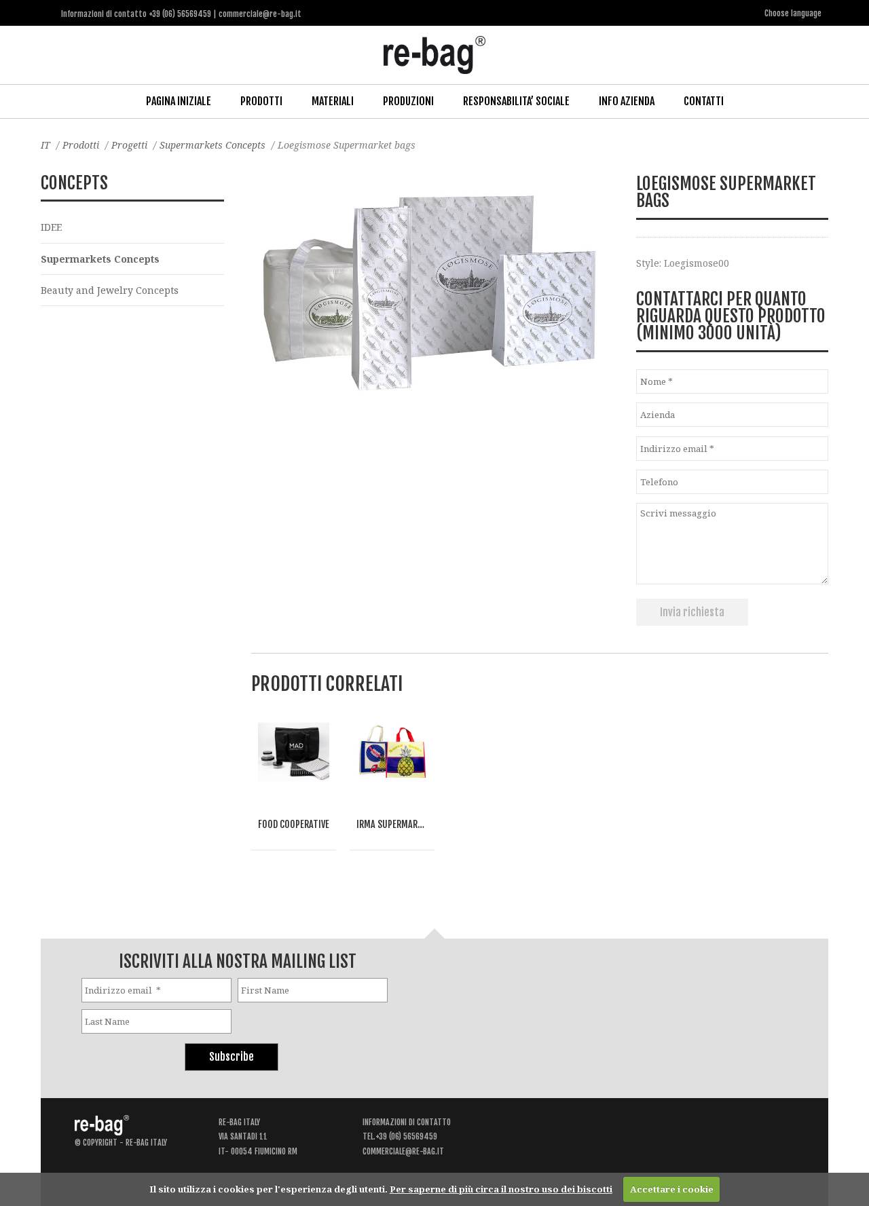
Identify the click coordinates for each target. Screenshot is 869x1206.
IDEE (51, 227)
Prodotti (261, 101)
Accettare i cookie (672, 1189)
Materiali (333, 101)
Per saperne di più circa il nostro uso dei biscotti (501, 1189)
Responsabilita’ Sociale (516, 101)
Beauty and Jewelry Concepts (110, 290)
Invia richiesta (692, 612)
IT (45, 144)
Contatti (704, 101)
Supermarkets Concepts (212, 144)
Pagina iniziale (178, 101)
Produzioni (408, 101)
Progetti (129, 144)
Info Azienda (626, 101)
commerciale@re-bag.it (403, 1151)
